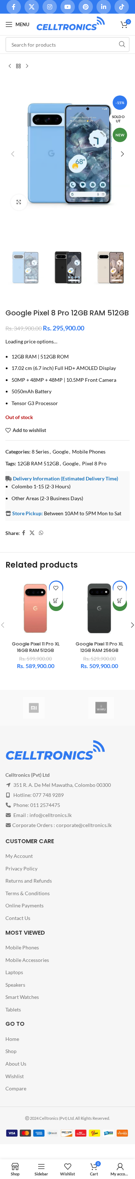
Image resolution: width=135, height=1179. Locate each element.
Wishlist (14, 1076)
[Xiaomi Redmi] (34, 708)
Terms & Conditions (27, 893)
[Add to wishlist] (56, 588)
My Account (19, 856)
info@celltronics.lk (51, 815)
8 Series (40, 451)
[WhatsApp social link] (41, 533)
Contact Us (17, 918)
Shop (11, 1051)
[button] (12, 154)
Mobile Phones (88, 451)
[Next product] (27, 66)
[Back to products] (18, 66)
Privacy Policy (21, 868)
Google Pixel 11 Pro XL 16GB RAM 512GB (35, 647)
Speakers (15, 985)
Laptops (14, 972)
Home (12, 1039)
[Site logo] (70, 24)
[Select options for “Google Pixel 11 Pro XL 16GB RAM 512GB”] (56, 600)
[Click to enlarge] (19, 202)
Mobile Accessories (27, 960)
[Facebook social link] (23, 533)
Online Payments (24, 905)
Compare (15, 1088)
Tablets (13, 1009)
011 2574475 (45, 805)
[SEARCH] (122, 44)
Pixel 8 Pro (94, 463)
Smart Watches (22, 997)
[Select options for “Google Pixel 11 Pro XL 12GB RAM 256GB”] (119, 600)
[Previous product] (9, 66)
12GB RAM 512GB (38, 463)
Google (60, 451)
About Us (15, 1064)
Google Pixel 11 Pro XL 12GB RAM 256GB (99, 647)
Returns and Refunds (28, 881)
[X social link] (32, 533)
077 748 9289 (48, 795)
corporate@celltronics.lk (84, 825)
